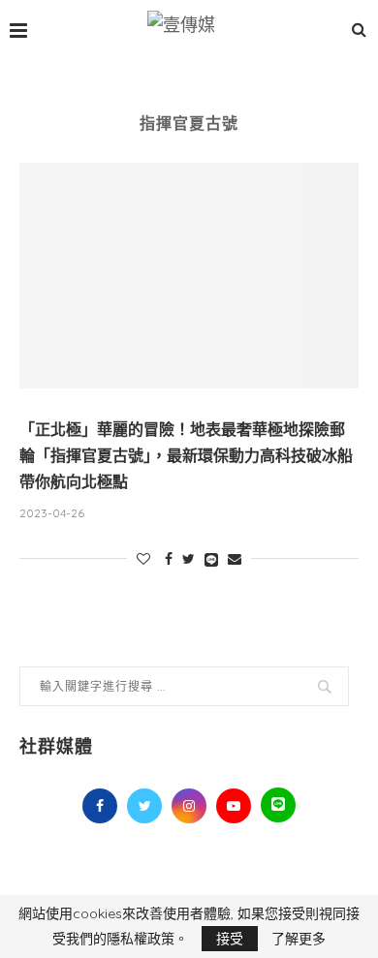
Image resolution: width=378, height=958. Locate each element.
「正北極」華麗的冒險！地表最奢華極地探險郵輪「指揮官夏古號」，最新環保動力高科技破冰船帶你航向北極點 (186, 455)
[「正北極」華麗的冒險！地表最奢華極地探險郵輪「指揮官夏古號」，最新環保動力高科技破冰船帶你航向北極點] (189, 275)
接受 (229, 938)
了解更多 (298, 938)
